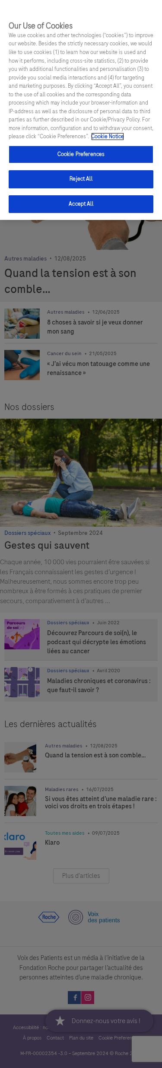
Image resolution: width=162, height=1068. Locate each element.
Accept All (81, 204)
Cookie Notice (107, 136)
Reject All (81, 179)
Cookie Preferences (81, 154)
